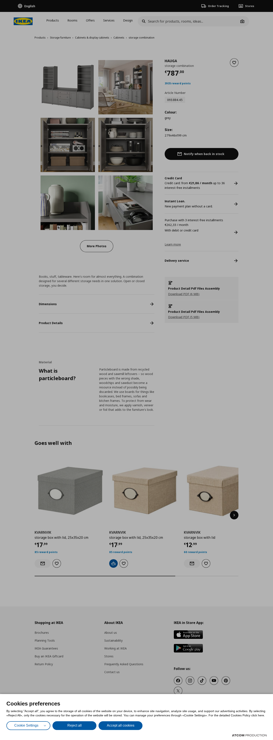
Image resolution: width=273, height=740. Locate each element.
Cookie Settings (26, 725)
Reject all (74, 725)
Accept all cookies (120, 725)
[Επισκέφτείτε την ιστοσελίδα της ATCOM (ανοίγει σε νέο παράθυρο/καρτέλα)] (249, 735)
